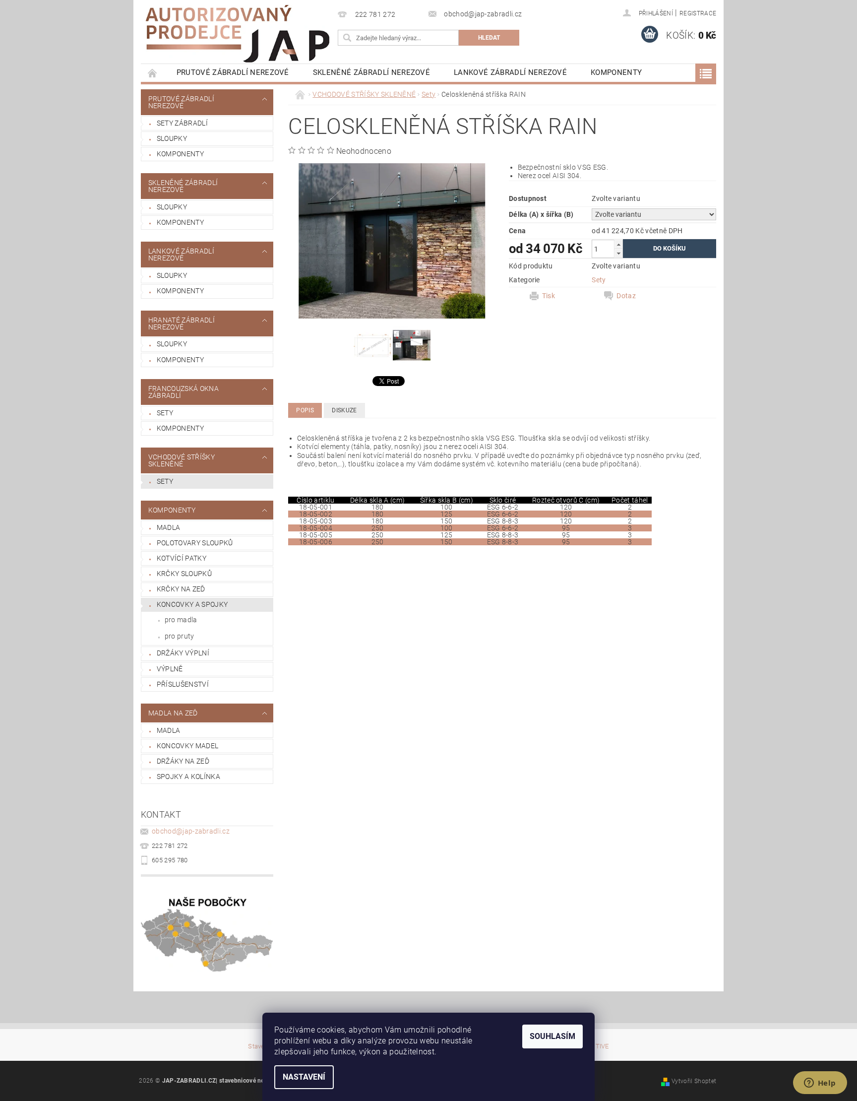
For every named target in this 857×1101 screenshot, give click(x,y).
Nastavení (304, 1077)
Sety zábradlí (182, 123)
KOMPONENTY (616, 72)
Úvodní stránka (153, 72)
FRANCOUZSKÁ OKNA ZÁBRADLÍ (183, 392)
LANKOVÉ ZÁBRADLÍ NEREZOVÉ (510, 72)
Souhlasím (552, 1036)
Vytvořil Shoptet (694, 1081)
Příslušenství (183, 684)
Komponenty (180, 154)
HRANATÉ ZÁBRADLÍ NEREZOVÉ (181, 323)
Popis (305, 410)
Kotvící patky (181, 558)
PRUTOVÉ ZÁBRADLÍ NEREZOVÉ (233, 72)
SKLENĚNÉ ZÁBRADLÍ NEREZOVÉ (371, 72)
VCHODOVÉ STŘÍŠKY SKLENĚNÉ (181, 460)
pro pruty (179, 636)
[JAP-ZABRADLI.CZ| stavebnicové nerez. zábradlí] (237, 34)
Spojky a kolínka (188, 776)
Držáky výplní (183, 653)
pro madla (181, 620)
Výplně (170, 669)
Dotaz (626, 296)
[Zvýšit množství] (618, 244)
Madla (169, 527)
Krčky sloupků (184, 574)
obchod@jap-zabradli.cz (191, 831)
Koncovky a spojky (192, 604)
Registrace (697, 13)
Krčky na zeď (181, 589)
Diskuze (344, 410)
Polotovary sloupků (195, 543)
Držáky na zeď (183, 761)
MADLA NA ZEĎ (173, 713)
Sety (165, 413)
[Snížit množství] (618, 253)
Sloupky (172, 138)
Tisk (548, 296)
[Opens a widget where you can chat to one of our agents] (820, 1083)
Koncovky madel (187, 746)
